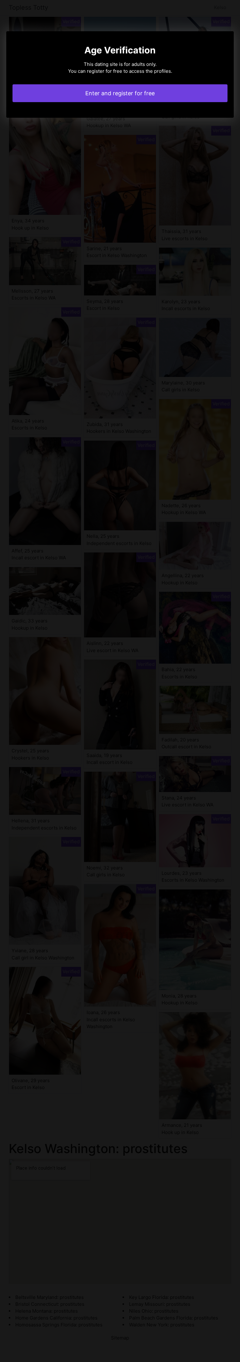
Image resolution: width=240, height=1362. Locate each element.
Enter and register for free (120, 93)
